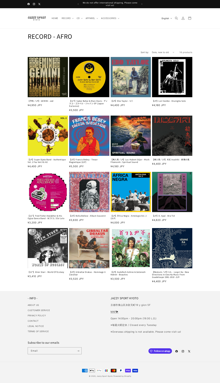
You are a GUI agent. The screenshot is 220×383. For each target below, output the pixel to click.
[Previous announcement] (78, 4)
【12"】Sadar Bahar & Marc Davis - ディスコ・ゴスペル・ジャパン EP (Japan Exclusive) (88, 103)
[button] (67, 18)
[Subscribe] (78, 350)
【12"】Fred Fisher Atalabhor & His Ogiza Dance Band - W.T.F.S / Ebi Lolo (46, 217)
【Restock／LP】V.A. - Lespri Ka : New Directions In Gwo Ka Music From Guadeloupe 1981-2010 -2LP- (170, 274)
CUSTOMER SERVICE (39, 310)
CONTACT (33, 321)
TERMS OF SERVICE (38, 331)
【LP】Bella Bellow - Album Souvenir (87, 216)
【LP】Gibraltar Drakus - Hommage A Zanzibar (87, 273)
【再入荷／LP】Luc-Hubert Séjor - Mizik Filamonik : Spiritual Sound (130, 160)
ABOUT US (33, 305)
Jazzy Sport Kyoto (105, 376)
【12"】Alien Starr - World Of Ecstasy (46, 272)
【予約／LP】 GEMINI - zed (40, 101)
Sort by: (145, 52)
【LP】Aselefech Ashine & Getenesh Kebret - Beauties (128, 273)
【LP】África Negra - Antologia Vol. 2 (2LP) (129, 217)
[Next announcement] (142, 4)
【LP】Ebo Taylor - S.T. (122, 101)
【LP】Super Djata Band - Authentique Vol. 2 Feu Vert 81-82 (47, 160)
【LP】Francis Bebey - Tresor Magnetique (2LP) (83, 160)
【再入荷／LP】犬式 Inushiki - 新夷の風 (170, 159)
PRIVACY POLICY (37, 315)
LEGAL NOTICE (36, 326)
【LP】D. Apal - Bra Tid (163, 216)
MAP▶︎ (114, 311)
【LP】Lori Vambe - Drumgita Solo (169, 101)
